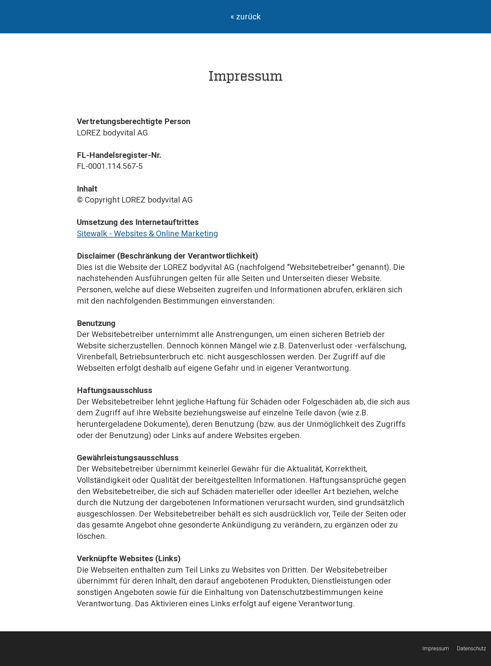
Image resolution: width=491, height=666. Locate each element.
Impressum (435, 648)
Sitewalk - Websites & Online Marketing (147, 233)
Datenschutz (471, 648)
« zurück (245, 17)
